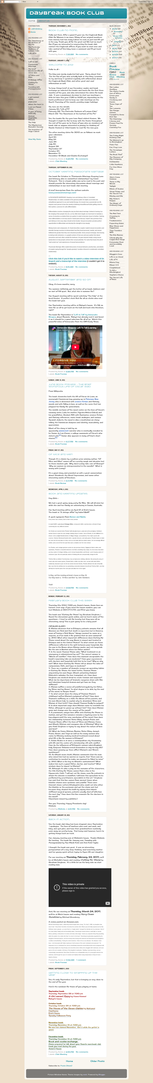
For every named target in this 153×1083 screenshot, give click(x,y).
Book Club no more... (63, 30)
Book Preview (61, 269)
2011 (114, 45)
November (118, 31)
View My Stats (34, 139)
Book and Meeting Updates (68, 494)
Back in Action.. (59, 819)
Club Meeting (61, 161)
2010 (115, 48)
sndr (85, 1074)
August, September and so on (70, 280)
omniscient (64, 431)
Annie (33, 32)
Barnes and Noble (77, 517)
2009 (115, 51)
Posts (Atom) (66, 1066)
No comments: (82, 54)
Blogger (102, 1074)
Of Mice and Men (61, 454)
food (115, 79)
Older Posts (98, 1061)
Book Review (60, 483)
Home (31, 21)
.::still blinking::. (37, 29)
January (117, 41)
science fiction (81, 401)
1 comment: (81, 960)
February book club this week (70, 601)
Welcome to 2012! (61, 65)
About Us (44, 21)
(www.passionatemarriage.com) (62, 193)
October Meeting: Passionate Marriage (76, 172)
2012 (115, 29)
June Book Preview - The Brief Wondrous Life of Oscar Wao (70, 386)
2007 (115, 58)
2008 (115, 54)
